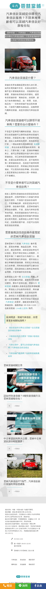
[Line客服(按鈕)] (23, 586)
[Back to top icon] (41, 580)
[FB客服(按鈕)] (38, 586)
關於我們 (32, 560)
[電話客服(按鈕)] (7, 586)
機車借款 (14, 564)
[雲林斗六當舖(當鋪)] (22, 5)
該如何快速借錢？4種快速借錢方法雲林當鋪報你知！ (22, 397)
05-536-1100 (30, 305)
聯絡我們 (32, 564)
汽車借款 (26, 243)
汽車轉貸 (10, 302)
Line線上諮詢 (22, 308)
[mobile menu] (43, 5)
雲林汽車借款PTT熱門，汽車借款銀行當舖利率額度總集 (22, 483)
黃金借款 (23, 560)
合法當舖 (26, 277)
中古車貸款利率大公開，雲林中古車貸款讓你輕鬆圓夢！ (22, 440)
